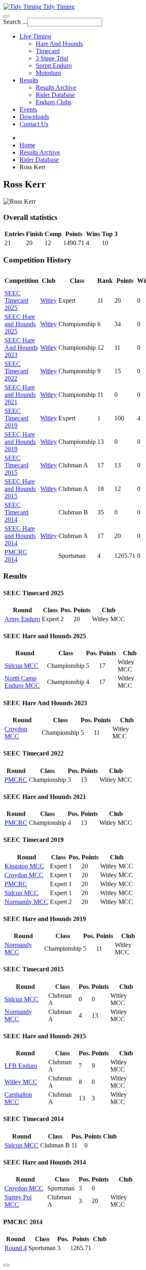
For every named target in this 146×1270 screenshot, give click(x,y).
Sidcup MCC (21, 665)
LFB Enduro (20, 1065)
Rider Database (55, 94)
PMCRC (15, 779)
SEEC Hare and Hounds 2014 (20, 536)
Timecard (48, 50)
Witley (48, 300)
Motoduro (48, 72)
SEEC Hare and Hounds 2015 (20, 488)
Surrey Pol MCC (18, 1201)
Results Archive (56, 87)
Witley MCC (20, 1081)
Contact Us (33, 124)
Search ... (15, 21)
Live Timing (35, 36)
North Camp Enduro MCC (22, 682)
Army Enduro (22, 619)
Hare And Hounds (59, 43)
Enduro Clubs (53, 102)
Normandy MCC (26, 901)
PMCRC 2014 (15, 556)
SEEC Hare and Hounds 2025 (20, 324)
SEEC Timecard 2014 (16, 512)
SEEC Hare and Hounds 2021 (20, 394)
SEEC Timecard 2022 (16, 371)
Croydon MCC (15, 732)
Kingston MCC (24, 866)
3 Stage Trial (52, 58)
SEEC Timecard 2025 (16, 300)
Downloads (34, 116)
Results (28, 80)
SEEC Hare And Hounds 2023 (21, 347)
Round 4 (15, 1247)
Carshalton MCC (18, 1098)
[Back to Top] (6, 1265)
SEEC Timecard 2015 (16, 465)
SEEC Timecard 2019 (16, 418)
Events (28, 109)
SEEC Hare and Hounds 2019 (20, 441)
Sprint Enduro (54, 65)
